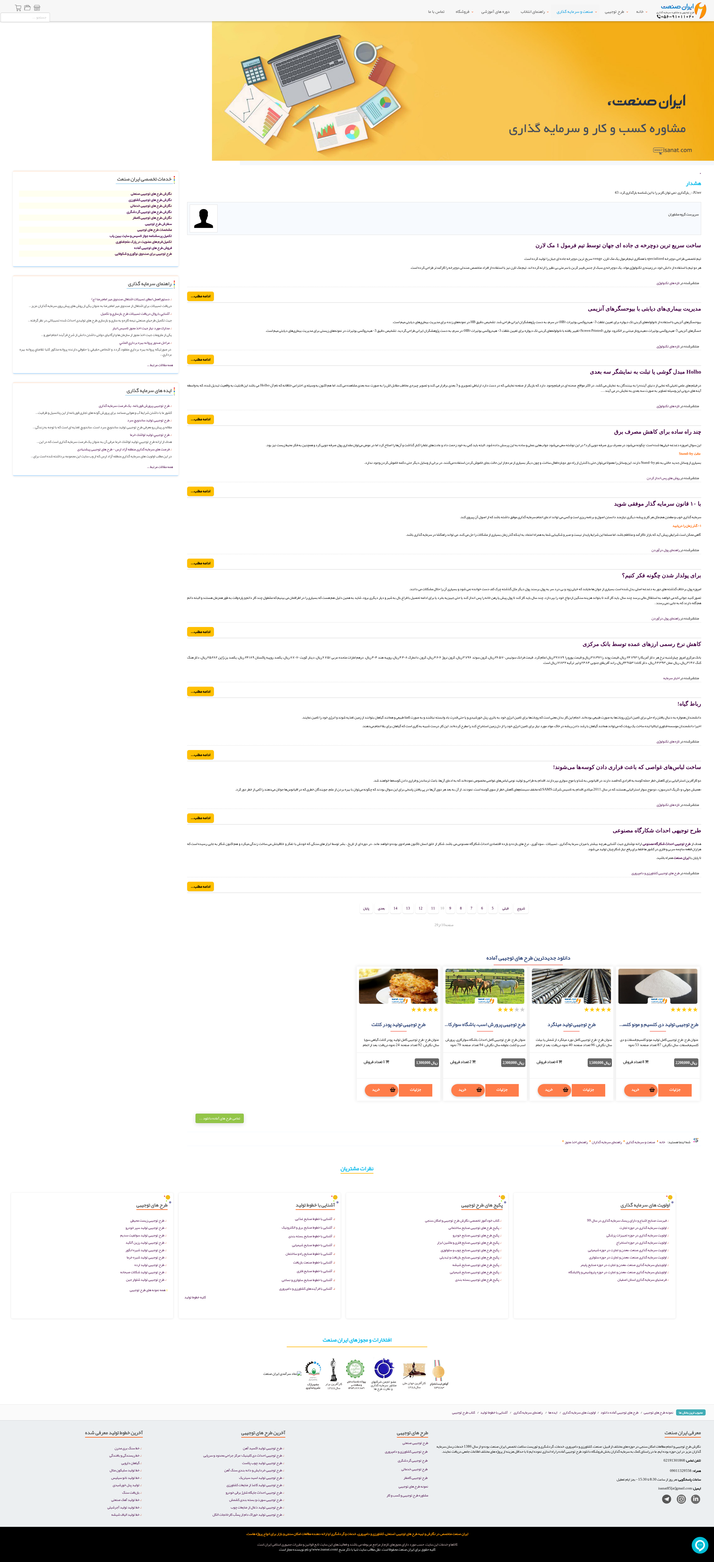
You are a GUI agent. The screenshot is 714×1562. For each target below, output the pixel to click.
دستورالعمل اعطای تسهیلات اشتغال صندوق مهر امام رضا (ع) (130, 298)
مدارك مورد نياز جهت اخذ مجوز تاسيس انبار (141, 328)
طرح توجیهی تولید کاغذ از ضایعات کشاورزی (254, 1484)
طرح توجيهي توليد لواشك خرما (150, 434)
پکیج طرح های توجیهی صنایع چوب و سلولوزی (470, 1249)
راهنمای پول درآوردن (666, 549)
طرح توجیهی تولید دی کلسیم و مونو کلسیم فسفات (650, 1024)
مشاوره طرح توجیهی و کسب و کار (407, 1495)
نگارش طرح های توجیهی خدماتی (151, 205)
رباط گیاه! (689, 704)
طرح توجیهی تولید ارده (149, 1264)
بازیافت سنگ (130, 1492)
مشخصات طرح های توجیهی (154, 229)
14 (395, 908)
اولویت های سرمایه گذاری (579, 1412)
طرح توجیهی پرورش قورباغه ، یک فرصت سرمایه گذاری (134, 405)
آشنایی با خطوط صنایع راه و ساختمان (309, 1253)
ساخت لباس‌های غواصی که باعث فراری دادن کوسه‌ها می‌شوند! (627, 767)
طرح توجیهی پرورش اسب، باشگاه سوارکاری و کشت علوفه (470, 1024)
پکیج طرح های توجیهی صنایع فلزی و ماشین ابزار (468, 1242)
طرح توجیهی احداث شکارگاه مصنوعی (657, 830)
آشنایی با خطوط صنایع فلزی (314, 1270)
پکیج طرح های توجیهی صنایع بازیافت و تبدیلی (469, 1257)
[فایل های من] (27, 8)
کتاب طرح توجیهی (464, 1412)
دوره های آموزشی (495, 11)
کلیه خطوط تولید (195, 1297)
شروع (521, 908)
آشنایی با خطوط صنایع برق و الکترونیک (307, 1227)
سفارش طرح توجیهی (158, 223)
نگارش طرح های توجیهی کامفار (152, 217)
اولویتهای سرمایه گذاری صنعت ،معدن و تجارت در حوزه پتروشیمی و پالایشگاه (617, 1271)
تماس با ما (436, 11)
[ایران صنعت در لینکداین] (693, 1500)
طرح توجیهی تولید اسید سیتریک (260, 1477)
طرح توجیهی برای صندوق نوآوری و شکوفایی (143, 253)
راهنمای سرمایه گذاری (527, 1412)
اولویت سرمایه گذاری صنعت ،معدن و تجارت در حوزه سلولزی (628, 1257)
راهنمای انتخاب (533, 11)
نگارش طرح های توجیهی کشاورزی (150, 199)
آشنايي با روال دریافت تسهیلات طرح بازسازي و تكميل (135, 313)
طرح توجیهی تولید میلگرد (571, 1024)
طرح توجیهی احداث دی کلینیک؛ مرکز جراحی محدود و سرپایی (242, 1455)
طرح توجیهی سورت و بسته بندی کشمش (255, 1499)
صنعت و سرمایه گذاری (575, 11)
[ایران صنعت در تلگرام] (664, 1500)
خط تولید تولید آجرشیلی (123, 1507)
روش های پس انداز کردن (663, 477)
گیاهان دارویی (130, 1462)
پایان (366, 908)
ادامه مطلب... (200, 296)
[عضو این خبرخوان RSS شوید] (696, 198)
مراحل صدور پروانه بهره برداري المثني (144, 342)
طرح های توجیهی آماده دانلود (619, 1412)
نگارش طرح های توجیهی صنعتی (151, 193)
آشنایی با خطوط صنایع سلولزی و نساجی (307, 1279)
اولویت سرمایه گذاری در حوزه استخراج (641, 1242)
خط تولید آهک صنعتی (125, 1499)
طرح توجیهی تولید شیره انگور (145, 1249)
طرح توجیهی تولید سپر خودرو (145, 1227)
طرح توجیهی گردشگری (413, 1460)
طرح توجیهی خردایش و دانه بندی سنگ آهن (253, 1470)
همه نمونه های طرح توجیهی (149, 1289)
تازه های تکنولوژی (668, 282)
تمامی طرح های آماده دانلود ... (219, 1118)
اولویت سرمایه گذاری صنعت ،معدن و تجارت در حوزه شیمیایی (627, 1249)
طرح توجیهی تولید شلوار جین (145, 1279)
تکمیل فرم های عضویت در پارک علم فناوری (144, 241)
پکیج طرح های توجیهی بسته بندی (477, 1279)
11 (433, 908)
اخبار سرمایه (671, 677)
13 (408, 908)
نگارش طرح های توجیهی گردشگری (149, 211)
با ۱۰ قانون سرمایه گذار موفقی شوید (657, 504)
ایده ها (552, 1412)
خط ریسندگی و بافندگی (124, 1455)
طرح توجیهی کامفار (416, 1477)
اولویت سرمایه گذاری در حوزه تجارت (643, 1227)
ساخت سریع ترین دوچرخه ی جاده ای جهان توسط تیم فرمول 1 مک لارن (618, 245)
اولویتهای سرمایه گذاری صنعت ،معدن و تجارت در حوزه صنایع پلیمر (623, 1264)
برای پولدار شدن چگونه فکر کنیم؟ (661, 575)
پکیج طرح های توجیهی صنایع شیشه (475, 1264)
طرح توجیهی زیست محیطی (147, 1220)
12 (421, 908)
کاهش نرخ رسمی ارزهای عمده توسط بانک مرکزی (642, 644)
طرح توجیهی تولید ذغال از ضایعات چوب (256, 1507)
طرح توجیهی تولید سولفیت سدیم (142, 1235)
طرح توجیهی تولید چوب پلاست (262, 1462)
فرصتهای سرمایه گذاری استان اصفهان (642, 1279)
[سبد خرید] (18, 8)
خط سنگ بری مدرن (127, 1448)
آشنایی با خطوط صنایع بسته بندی (310, 1235)
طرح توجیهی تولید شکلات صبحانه (142, 1271)
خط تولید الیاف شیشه (125, 1514)
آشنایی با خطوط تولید (494, 1412)
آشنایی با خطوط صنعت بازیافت (312, 1262)
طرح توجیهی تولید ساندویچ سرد (148, 420)
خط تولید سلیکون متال (124, 1470)
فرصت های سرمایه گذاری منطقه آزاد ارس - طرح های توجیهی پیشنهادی (123, 449)
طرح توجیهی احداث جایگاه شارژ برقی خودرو (254, 1492)
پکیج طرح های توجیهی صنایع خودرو (476, 1235)
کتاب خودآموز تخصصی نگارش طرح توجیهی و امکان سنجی (462, 1220)
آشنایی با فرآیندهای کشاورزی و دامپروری (305, 1288)
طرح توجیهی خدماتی (414, 1468)
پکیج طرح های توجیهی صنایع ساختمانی (473, 1227)
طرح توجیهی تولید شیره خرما (145, 1257)
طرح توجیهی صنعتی (415, 1442)
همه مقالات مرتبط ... (160, 364)
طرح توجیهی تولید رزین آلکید (145, 1242)
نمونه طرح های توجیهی (658, 1412)
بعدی (381, 908)
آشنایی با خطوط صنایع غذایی (313, 1218)
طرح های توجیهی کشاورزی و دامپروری (655, 872)
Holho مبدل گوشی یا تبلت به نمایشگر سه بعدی (645, 372)
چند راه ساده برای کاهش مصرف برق (657, 432)
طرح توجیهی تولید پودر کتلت (399, 1024)
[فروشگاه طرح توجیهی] (36, 8)
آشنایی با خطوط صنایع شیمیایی (312, 1244)
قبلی (505, 908)
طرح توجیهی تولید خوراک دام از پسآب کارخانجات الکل (247, 1514)
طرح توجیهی (614, 11)
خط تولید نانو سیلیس (125, 1477)
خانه (639, 11)
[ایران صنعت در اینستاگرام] (679, 1500)
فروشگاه (462, 11)
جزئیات (675, 1089)
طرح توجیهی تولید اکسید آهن (262, 1448)
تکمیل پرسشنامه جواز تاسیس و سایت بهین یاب (141, 235)
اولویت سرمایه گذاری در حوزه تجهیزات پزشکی (636, 1235)
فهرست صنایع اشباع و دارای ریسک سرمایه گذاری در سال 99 (627, 1220)
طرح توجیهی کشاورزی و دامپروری (406, 1451)
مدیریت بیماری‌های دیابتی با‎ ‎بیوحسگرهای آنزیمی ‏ (644, 309)
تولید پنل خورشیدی (126, 1484)
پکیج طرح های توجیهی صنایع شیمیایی (474, 1271)
